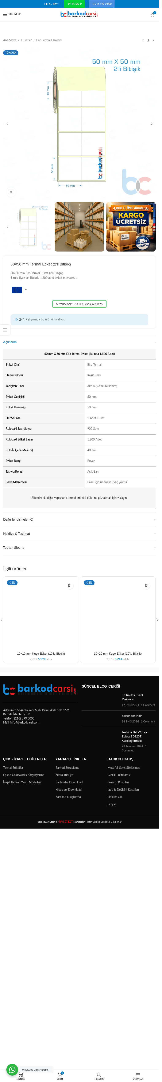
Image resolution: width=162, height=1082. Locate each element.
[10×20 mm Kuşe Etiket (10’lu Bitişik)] (118, 614)
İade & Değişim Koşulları (123, 789)
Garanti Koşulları (118, 782)
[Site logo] (79, 14)
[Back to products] (148, 40)
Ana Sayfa (9, 40)
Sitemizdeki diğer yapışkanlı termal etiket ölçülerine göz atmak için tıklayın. (79, 498)
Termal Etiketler (13, 767)
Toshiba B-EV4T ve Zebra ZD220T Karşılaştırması (134, 736)
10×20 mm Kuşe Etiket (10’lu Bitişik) (118, 653)
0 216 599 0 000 (102, 4)
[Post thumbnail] (100, 700)
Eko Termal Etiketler (49, 40)
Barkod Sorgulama (67, 767)
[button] (7, 123)
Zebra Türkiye (64, 775)
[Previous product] (143, 40)
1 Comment (148, 705)
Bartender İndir (132, 715)
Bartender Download (69, 782)
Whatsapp (75, 4)
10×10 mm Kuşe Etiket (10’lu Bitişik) (41, 653)
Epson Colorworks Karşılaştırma (23, 775)
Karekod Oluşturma (68, 797)
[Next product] (153, 40)
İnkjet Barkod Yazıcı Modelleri (22, 782)
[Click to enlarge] (11, 192)
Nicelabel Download (68, 789)
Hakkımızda (115, 797)
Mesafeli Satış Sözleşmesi (124, 767)
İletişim (112, 804)
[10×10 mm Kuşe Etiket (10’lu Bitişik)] (41, 614)
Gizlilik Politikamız (119, 775)
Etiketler (26, 40)
